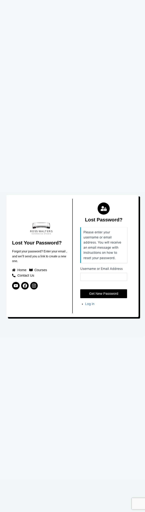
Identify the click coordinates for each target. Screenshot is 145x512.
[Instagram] (34, 285)
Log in (89, 304)
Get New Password (103, 294)
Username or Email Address (101, 269)
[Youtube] (16, 285)
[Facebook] (25, 285)
